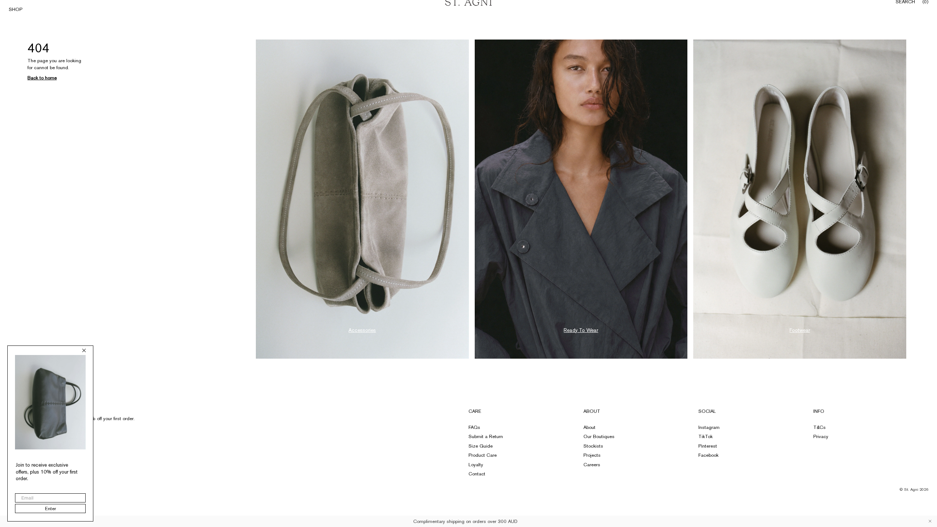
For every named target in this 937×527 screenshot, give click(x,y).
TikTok (705, 436)
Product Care (482, 455)
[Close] (930, 521)
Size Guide (480, 446)
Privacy (820, 436)
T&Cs (819, 427)
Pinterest (707, 446)
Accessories (362, 330)
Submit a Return (485, 436)
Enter (50, 508)
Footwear (799, 330)
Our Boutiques (599, 436)
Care (474, 411)
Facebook (708, 455)
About (591, 411)
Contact (476, 473)
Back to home (42, 78)
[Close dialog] (84, 350)
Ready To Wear (581, 330)
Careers (591, 464)
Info (818, 411)
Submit (122, 433)
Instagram (709, 427)
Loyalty (475, 464)
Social (707, 411)
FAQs (474, 427)
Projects (592, 455)
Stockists (593, 446)
